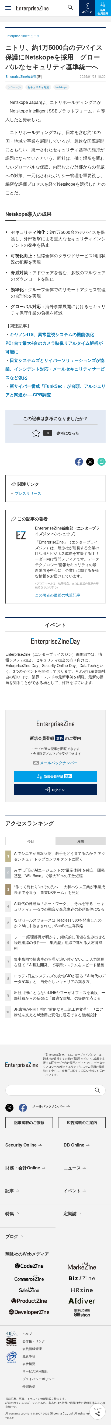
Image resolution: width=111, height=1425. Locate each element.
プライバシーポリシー (38, 1378)
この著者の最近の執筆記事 (57, 595)
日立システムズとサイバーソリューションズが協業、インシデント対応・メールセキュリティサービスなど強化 (55, 368)
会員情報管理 (32, 1348)
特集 (9, 1213)
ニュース (72, 1168)
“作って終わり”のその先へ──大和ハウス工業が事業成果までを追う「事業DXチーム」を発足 (59, 889)
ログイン (58, 789)
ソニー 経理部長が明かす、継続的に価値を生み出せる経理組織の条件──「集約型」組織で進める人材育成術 (60, 942)
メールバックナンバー (59, 762)
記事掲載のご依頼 (29, 1122)
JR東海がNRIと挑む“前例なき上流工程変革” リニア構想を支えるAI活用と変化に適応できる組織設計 (58, 1011)
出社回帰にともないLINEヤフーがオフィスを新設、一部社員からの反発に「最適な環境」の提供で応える (59, 995)
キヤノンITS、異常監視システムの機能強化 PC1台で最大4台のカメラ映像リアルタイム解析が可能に (54, 343)
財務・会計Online (22, 1168)
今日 (30, 841)
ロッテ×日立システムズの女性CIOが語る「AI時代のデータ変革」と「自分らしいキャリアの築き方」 (60, 978)
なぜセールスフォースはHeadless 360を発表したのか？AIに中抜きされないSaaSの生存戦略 (58, 922)
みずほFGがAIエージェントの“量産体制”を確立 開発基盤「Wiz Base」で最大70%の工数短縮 (59, 872)
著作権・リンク (33, 1341)
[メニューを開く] (8, 8)
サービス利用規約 (35, 1371)
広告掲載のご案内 (82, 1122)
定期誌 (70, 1213)
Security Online (21, 1145)
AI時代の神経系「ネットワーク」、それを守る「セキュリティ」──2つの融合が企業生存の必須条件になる (59, 906)
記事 (9, 1190)
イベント (72, 1190)
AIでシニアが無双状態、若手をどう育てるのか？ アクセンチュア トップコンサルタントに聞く (59, 856)
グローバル (14, 87)
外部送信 (28, 1386)
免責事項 (28, 1356)
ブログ (11, 1236)
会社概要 (28, 1363)
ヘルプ (27, 1333)
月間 (80, 841)
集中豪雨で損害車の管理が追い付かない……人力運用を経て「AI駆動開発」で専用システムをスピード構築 (59, 961)
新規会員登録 (57, 776)
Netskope (61, 87)
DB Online (74, 1145)
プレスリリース (28, 493)
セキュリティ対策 (38, 87)
